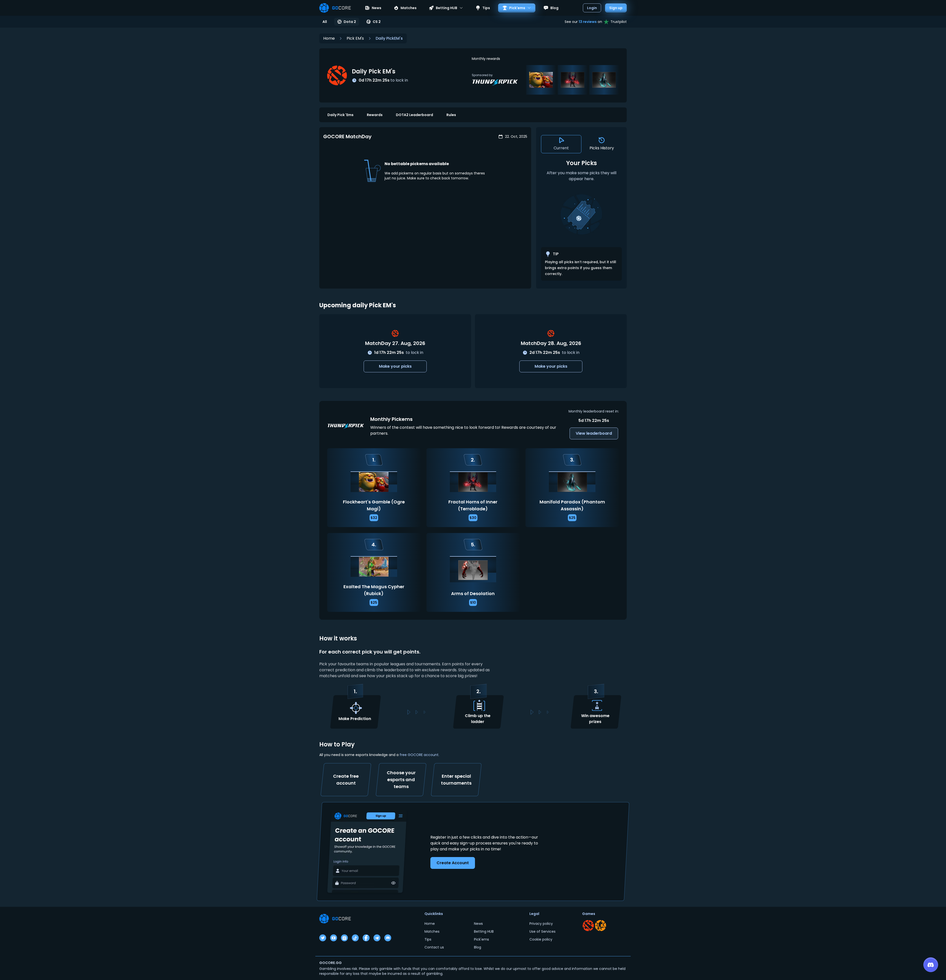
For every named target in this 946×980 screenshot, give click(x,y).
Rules (451, 114)
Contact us (434, 947)
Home (329, 38)
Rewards (375, 114)
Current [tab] (561, 148)
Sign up (616, 7)
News (376, 7)
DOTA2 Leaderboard (414, 114)
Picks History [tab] (602, 148)
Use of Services (542, 931)
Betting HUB (484, 931)
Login (592, 7)
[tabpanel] (581, 220)
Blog (554, 7)
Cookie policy (540, 939)
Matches (409, 7)
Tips (486, 7)
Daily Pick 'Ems (340, 114)
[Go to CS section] (600, 925)
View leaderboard (594, 433)
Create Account (453, 863)
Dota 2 (350, 21)
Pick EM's (355, 38)
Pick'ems (481, 939)
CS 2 (377, 21)
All (324, 21)
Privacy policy (541, 923)
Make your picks (395, 366)
